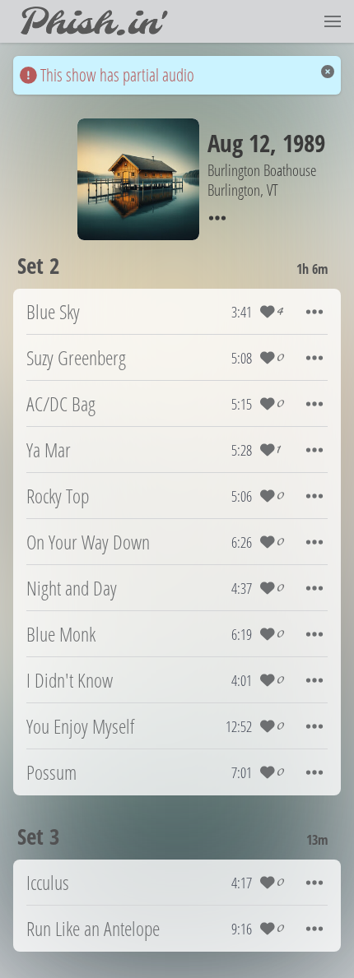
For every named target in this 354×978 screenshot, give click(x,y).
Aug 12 (238, 143)
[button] (332, 21)
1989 (303, 143)
